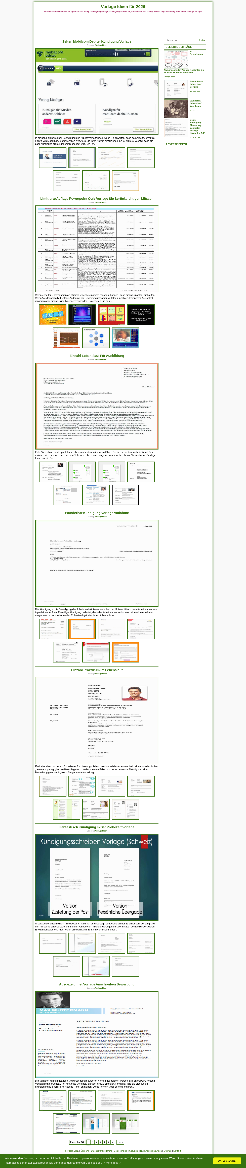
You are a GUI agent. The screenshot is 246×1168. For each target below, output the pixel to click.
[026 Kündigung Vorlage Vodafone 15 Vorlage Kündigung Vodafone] (125, 662)
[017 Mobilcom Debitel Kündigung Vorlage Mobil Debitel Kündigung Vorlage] (82, 167)
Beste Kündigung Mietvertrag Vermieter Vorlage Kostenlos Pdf (197, 127)
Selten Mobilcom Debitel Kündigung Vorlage (96, 41)
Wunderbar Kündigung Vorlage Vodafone (97, 513)
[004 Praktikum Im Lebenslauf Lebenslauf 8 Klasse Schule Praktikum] (125, 819)
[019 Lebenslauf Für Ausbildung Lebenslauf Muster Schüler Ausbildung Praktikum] (82, 481)
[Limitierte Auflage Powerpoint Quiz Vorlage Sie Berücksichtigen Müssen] (97, 291)
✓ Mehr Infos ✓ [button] (112, 1162)
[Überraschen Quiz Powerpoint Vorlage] (141, 324)
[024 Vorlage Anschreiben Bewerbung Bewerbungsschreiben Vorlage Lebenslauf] (53, 1110)
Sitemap (167, 1151)
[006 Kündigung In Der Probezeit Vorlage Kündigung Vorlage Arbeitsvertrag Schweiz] (112, 953)
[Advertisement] (123, 24)
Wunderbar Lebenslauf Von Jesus (195, 103)
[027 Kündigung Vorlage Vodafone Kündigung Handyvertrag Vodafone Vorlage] (112, 639)
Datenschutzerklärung (101, 1151)
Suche (201, 40)
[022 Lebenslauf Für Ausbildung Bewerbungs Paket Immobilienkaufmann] (141, 481)
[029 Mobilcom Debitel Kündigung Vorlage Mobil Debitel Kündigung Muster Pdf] (66, 190)
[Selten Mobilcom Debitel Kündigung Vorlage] (97, 134)
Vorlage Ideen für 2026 (123, 6)
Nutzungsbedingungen (151, 1151)
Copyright (133, 1151)
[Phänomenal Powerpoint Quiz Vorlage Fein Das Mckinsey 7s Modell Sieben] (96, 347)
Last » (120, 1142)
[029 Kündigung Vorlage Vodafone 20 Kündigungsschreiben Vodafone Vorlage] (66, 662)
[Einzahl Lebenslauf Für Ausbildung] (97, 449)
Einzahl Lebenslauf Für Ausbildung (96, 356)
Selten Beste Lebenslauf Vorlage (196, 84)
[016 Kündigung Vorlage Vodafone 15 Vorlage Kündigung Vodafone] (82, 639)
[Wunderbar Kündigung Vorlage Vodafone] (97, 606)
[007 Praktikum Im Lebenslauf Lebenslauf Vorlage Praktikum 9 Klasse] (141, 796)
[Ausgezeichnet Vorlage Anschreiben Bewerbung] (97, 1077)
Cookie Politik (120, 1151)
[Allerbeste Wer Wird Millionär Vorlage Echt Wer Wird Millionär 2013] (82, 324)
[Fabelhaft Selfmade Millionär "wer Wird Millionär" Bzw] (125, 347)
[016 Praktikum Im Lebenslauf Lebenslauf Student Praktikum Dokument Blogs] (96, 819)
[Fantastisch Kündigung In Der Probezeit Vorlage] (97, 920)
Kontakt (177, 1151)
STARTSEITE (72, 1151)
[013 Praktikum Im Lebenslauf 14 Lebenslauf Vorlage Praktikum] (112, 796)
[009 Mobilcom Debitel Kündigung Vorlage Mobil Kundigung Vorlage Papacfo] (125, 190)
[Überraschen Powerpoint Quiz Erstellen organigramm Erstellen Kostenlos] (112, 324)
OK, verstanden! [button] (227, 1160)
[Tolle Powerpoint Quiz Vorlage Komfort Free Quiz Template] (53, 324)
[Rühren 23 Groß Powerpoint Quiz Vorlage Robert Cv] (66, 347)
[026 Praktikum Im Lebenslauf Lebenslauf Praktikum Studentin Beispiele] (82, 796)
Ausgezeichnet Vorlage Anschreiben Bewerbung (97, 984)
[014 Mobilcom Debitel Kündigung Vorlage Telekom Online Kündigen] (112, 167)
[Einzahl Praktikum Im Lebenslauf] (97, 763)
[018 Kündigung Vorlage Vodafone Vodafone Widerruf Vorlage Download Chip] (53, 639)
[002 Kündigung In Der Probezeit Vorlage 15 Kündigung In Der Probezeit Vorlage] (96, 976)
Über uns (84, 1151)
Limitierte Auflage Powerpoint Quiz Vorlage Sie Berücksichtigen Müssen (96, 198)
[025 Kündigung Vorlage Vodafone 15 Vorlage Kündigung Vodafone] (96, 662)
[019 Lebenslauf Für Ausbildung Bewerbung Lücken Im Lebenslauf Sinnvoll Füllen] (125, 505)
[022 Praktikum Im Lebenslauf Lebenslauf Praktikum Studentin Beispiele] (66, 819)
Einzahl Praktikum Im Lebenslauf (97, 670)
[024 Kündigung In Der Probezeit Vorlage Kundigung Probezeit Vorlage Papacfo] (53, 953)
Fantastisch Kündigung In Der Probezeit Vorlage (96, 827)
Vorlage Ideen (101, 45)
